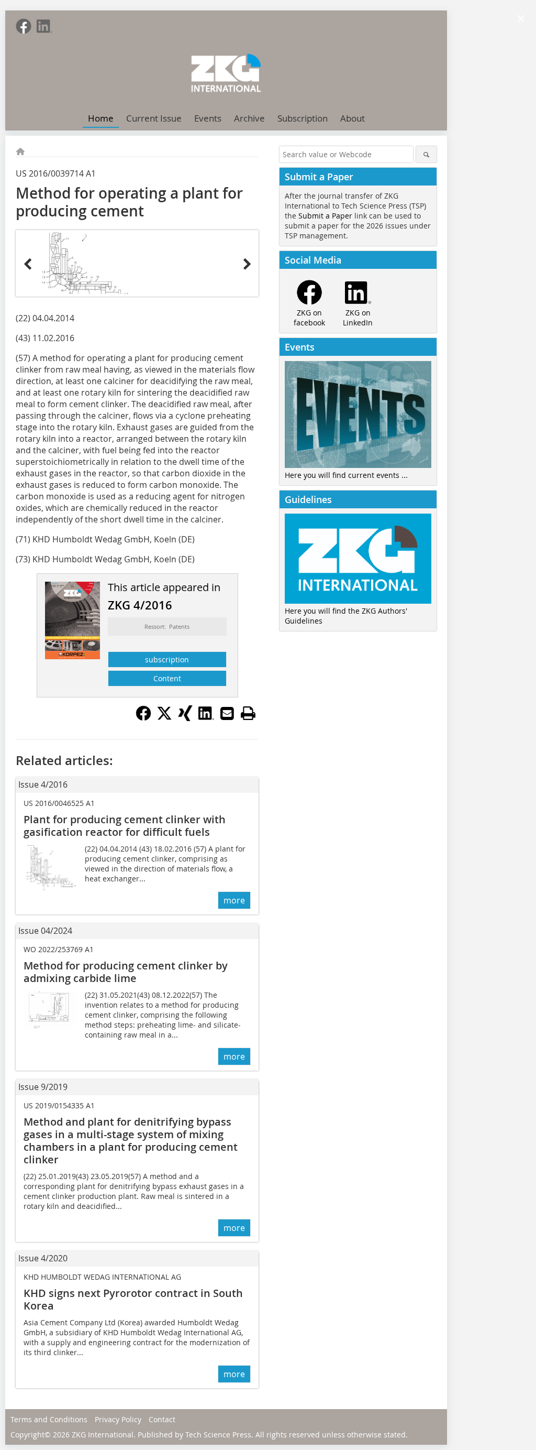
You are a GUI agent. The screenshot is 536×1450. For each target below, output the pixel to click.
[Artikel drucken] (248, 713)
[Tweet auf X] (164, 717)
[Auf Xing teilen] (185, 717)
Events (207, 118)
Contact (162, 1419)
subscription (167, 659)
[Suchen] (426, 154)
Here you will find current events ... (346, 475)
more (234, 900)
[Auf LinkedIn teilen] (206, 717)
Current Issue (154, 118)
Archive (249, 118)
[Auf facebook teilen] (143, 717)
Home (101, 118)
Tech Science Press (218, 1435)
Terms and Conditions (48, 1419)
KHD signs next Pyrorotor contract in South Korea (133, 1299)
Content (167, 678)
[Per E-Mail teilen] (227, 713)
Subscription (302, 118)
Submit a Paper (325, 216)
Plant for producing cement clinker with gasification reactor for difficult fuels (125, 825)
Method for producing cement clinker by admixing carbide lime (126, 971)
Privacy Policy (118, 1419)
